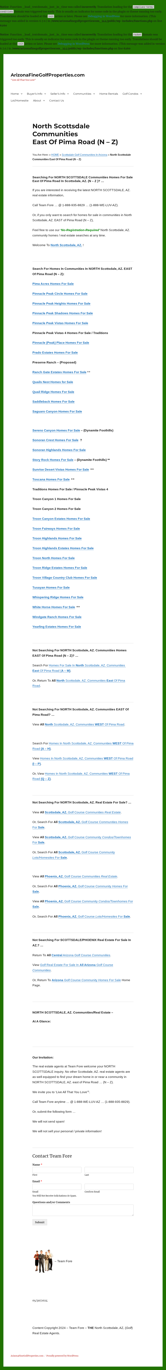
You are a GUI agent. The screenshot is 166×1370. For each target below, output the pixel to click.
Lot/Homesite (20, 100)
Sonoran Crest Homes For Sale (55, 440)
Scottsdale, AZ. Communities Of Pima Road (84, 724)
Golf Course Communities (83, 812)
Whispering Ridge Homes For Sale (57, 597)
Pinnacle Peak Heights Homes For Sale (61, 303)
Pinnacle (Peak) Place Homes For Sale (60, 342)
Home (15, 93)
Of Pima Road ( (51, 670)
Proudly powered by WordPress (62, 1355)
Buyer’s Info (34, 93)
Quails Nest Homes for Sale (52, 382)
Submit (40, 1222)
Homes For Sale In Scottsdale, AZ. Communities (87, 665)
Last (87, 1175)
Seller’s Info (57, 93)
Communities (82, 93)
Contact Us (56, 100)
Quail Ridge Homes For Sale (53, 392)
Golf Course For (94, 916)
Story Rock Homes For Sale (52, 460)
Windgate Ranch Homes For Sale (57, 617)
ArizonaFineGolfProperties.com (48, 75)
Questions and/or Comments (51, 1202)
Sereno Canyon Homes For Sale (56, 430)
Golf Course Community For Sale (86, 980)
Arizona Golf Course (81, 955)
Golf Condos (130, 93)
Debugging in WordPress (104, 16)
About (37, 100)
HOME (55, 154)
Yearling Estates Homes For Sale (56, 626)
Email (37, 1181)
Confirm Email (92, 1192)
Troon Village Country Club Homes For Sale (64, 577)
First (34, 1175)
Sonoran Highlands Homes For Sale (59, 450)
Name (37, 1164)
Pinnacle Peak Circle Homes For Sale (60, 293)
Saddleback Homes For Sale (53, 401)
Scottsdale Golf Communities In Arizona (84, 154)
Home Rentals (108, 93)
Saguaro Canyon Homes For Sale (57, 411)
